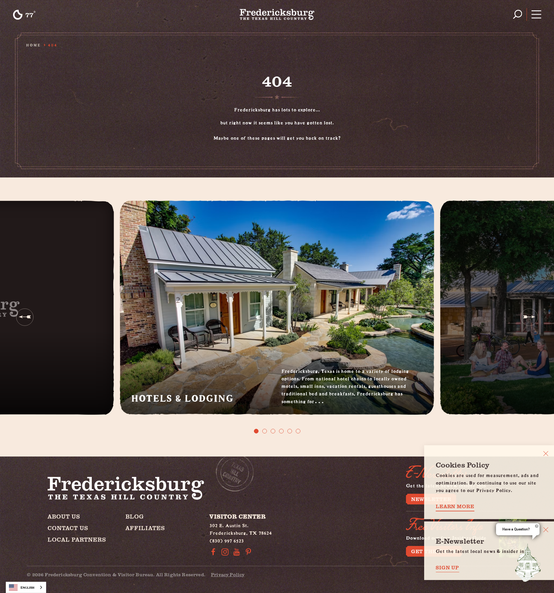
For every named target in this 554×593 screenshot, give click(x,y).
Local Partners (77, 539)
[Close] (545, 453)
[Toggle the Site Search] (517, 14)
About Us (64, 516)
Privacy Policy (227, 574)
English (27, 587)
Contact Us (68, 528)
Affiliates (145, 528)
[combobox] (26, 587)
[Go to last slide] (24, 317)
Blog (135, 516)
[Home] (277, 14)
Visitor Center (237, 516)
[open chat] (528, 563)
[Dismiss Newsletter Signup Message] (545, 529)
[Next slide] (529, 317)
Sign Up (447, 567)
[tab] (256, 431)
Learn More (455, 506)
